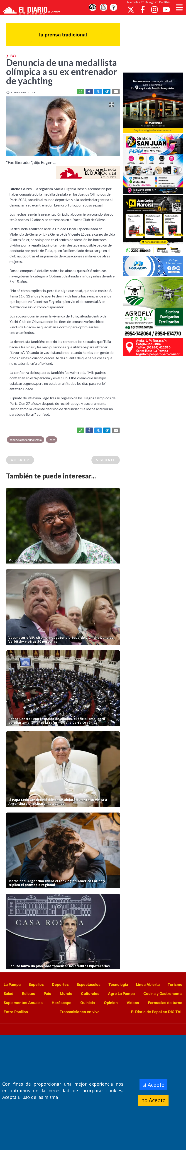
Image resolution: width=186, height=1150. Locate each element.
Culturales (90, 993)
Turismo (175, 984)
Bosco (51, 440)
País (47, 993)
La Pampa (12, 984)
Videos (133, 1002)
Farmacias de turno (165, 1002)
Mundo (66, 993)
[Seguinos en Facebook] (142, 9)
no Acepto (153, 1100)
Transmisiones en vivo (80, 1011)
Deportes (60, 984)
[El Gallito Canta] (93, 7)
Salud (8, 993)
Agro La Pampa (121, 993)
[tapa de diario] (103, 7)
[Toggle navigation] (179, 7)
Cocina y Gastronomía (162, 993)
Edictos (28, 993)
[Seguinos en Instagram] (154, 9)
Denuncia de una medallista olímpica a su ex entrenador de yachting (61, 71)
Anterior (20, 460)
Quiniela (87, 1002)
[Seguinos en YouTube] (166, 9)
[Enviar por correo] (116, 91)
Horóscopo (61, 1002)
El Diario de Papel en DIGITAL (156, 1011)
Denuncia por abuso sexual (25, 440)
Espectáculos (88, 984)
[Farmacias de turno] (113, 7)
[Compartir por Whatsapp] (80, 91)
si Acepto (153, 1084)
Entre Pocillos (16, 1011)
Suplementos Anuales (23, 1002)
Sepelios (36, 984)
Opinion (111, 1002)
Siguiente (105, 460)
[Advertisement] (154, 43)
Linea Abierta (148, 984)
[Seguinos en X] (131, 9)
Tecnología (118, 984)
